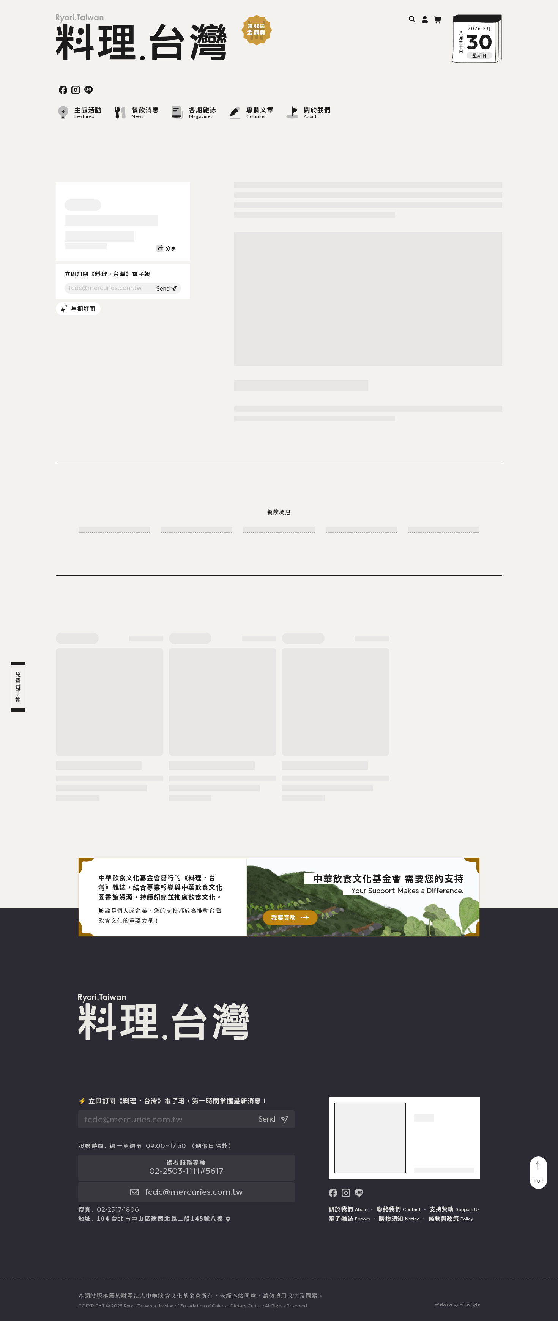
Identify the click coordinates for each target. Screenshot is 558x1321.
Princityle (470, 1304)
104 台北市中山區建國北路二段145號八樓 (160, 1218)
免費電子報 (18, 687)
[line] (88, 90)
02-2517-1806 (118, 1210)
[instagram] (75, 90)
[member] (425, 19)
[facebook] (63, 90)
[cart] (437, 19)
